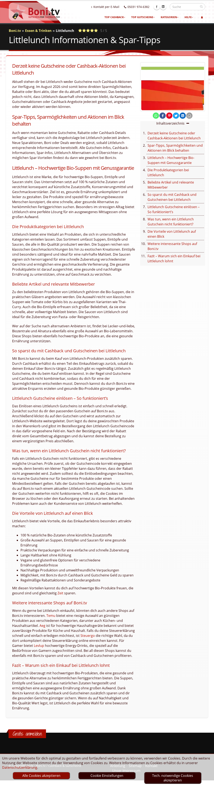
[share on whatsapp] (156, 115)
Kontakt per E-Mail (106, 7)
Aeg (42, 625)
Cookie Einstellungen (106, 775)
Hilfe (188, 17)
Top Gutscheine (142, 17)
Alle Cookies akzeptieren (41, 775)
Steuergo (87, 635)
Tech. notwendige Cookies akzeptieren (172, 777)
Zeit (60, 593)
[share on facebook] (162, 115)
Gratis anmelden (27, 733)
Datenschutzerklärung (19, 767)
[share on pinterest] (169, 115)
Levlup (39, 645)
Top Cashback (114, 17)
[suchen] (201, 6)
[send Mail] (189, 115)
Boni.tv (15, 30)
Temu (50, 615)
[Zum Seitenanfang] (207, 781)
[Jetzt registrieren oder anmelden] (202, 17)
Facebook (157, 7)
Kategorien (169, 17)
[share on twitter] (176, 115)
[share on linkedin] (182, 115)
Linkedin (163, 7)
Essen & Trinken (38, 30)
